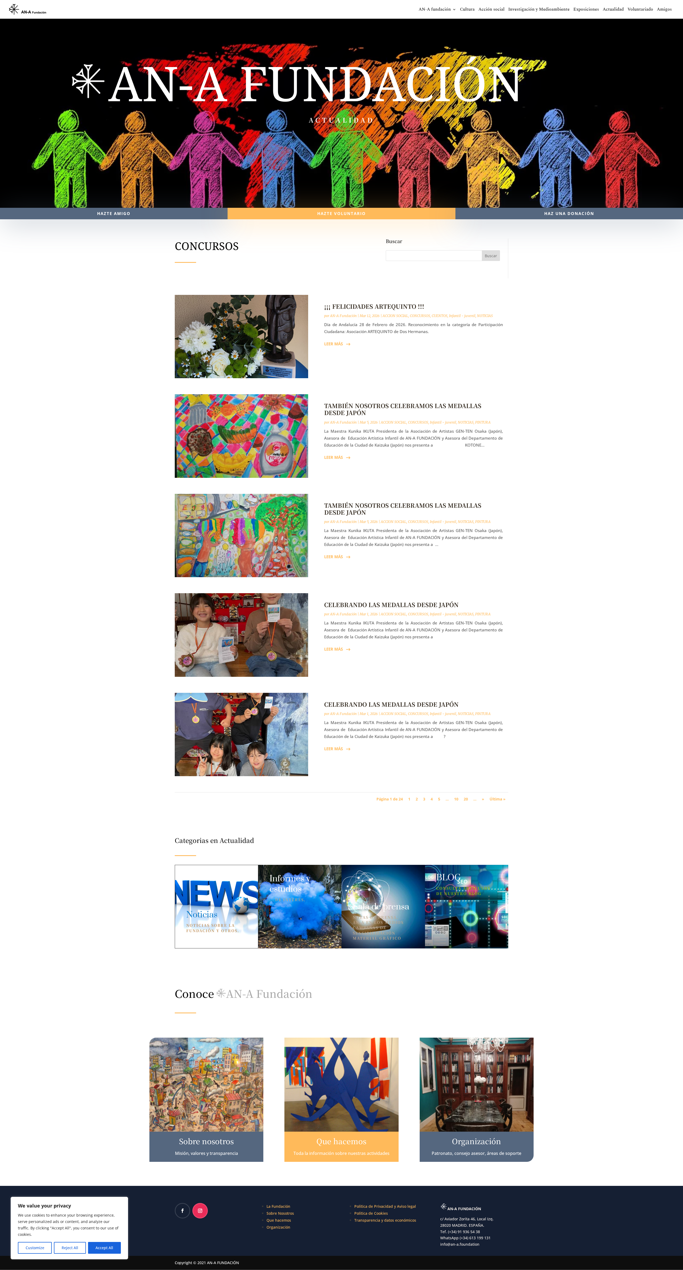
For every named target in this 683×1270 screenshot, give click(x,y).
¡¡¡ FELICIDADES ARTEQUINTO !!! (374, 306)
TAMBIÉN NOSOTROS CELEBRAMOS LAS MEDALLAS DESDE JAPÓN (402, 409)
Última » (498, 799)
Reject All (70, 1247)
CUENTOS (439, 316)
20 (466, 799)
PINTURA (483, 422)
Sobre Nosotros (280, 1213)
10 (456, 799)
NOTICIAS (485, 316)
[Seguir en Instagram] (200, 1210)
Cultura (467, 10)
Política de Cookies (371, 1213)
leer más (333, 343)
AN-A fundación (435, 10)
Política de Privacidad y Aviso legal (385, 1206)
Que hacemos (279, 1220)
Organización (278, 1227)
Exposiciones (586, 10)
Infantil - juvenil (462, 316)
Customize (35, 1247)
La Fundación (278, 1206)
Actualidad (613, 10)
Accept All (104, 1247)
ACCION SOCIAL (395, 316)
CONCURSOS (420, 316)
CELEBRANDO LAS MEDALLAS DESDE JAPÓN (391, 604)
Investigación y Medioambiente (539, 10)
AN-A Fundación (343, 316)
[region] (69, 1228)
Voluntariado (640, 10)
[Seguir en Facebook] (182, 1210)
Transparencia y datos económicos (385, 1220)
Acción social (491, 10)
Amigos (664, 10)
